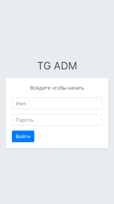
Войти (23, 136)
